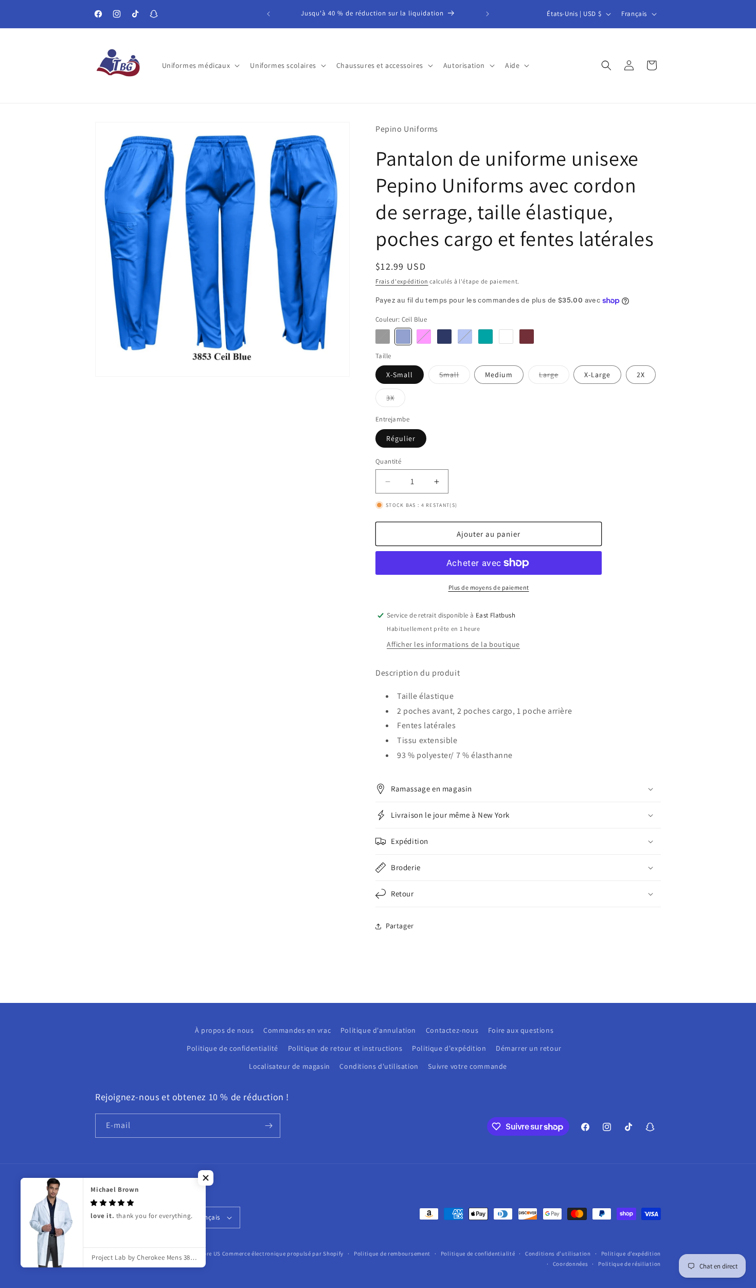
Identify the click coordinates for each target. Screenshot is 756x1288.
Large (554, 376)
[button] (200, 65)
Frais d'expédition (401, 281)
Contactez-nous (452, 1030)
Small (454, 376)
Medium (499, 374)
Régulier (401, 438)
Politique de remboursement (392, 1253)
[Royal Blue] (465, 336)
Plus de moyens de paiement (488, 587)
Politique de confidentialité (232, 1048)
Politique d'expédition (449, 1048)
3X (395, 400)
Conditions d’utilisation (558, 1253)
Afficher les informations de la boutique (453, 644)
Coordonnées (570, 1263)
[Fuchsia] (424, 336)
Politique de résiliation (629, 1263)
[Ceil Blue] (403, 336)
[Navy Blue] (444, 336)
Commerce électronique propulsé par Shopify (283, 1253)
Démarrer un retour (529, 1048)
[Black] (382, 336)
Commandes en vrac (297, 1030)
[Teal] (485, 336)
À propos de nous (224, 1030)
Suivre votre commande (467, 1066)
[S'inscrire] (268, 1126)
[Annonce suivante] (487, 14)
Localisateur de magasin (289, 1066)
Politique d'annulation (378, 1030)
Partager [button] (400, 925)
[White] (506, 336)
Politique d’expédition (631, 1253)
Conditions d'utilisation (378, 1066)
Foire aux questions (520, 1030)
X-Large (597, 374)
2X (641, 374)
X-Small (399, 374)
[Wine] (526, 336)
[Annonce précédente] (268, 14)
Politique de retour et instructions (345, 1048)
